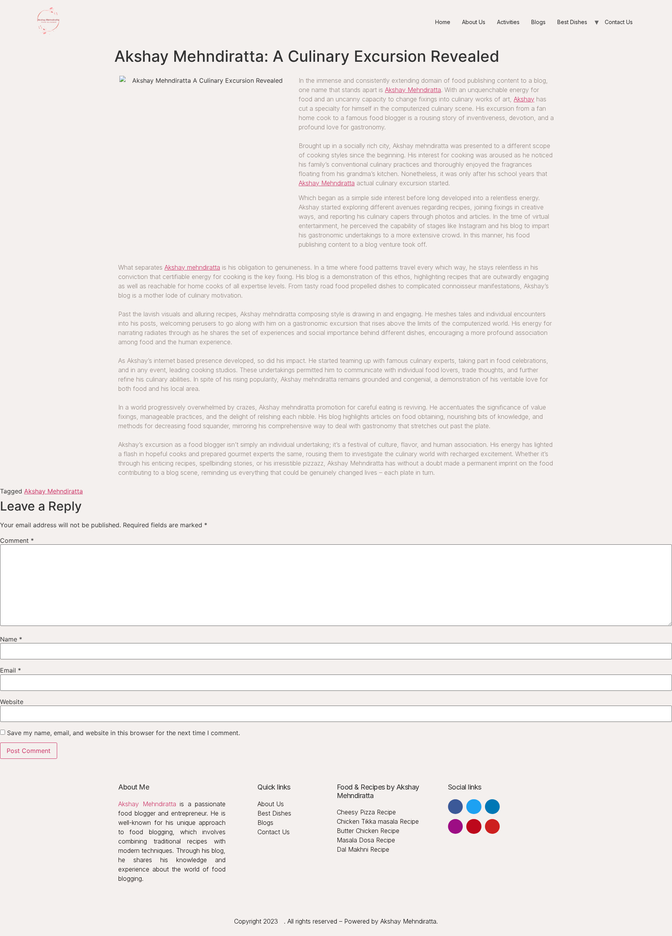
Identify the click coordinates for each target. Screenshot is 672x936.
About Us (473, 22)
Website (11, 702)
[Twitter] (473, 806)
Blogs (538, 22)
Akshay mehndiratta (192, 267)
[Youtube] (492, 826)
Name (11, 639)
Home (442, 22)
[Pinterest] (473, 826)
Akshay (524, 99)
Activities (508, 22)
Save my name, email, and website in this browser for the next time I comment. (123, 733)
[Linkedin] (492, 806)
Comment (17, 540)
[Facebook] (455, 806)
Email (10, 670)
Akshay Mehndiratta (413, 90)
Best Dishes (572, 22)
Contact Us (619, 22)
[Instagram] (455, 826)
